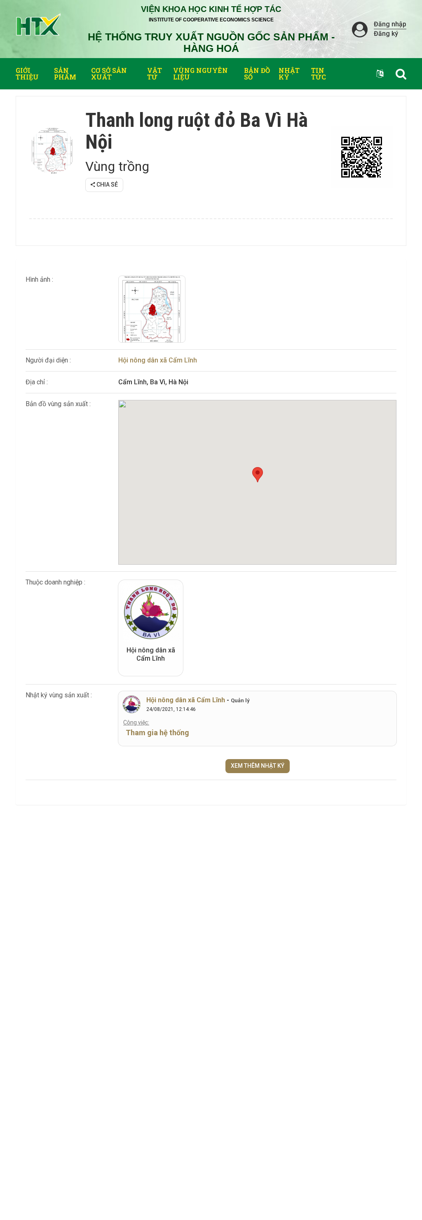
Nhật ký (289, 73)
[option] (152, 309)
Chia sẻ (106, 184)
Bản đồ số (257, 73)
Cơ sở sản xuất (109, 73)
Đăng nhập (390, 24)
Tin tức (318, 73)
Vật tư (154, 73)
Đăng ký (386, 33)
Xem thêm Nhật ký (257, 765)
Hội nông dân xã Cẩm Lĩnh (157, 360)
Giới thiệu (27, 73)
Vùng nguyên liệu (200, 73)
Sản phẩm (65, 73)
